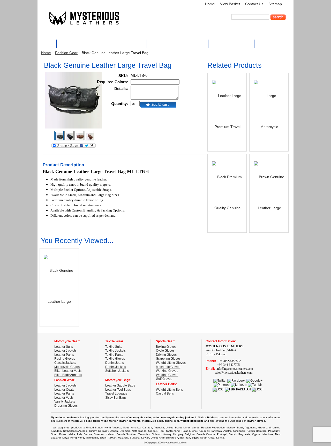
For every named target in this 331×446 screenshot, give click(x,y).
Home (210, 4)
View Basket (230, 4)
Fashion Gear (66, 53)
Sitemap (275, 4)
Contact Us (254, 4)
